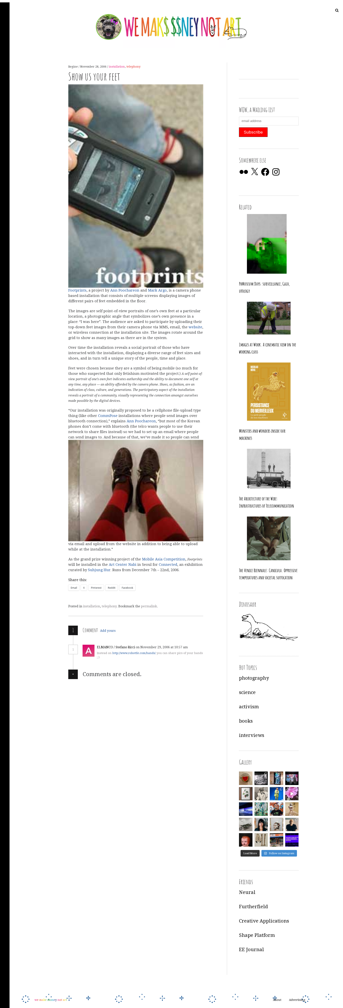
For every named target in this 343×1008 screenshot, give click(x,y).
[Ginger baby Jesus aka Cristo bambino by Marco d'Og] (245, 840)
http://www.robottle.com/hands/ (134, 653)
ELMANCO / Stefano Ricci (116, 647)
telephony (133, 66)
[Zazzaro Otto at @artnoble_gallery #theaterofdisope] (245, 824)
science (247, 692)
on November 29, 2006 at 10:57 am (162, 647)
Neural (247, 892)
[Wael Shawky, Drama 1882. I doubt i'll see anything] (292, 778)
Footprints (77, 290)
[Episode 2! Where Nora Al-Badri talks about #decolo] (261, 824)
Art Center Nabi (123, 565)
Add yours (108, 631)
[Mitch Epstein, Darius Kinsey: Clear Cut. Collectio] (261, 778)
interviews (251, 735)
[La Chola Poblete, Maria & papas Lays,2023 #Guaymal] (292, 809)
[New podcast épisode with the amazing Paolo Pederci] (276, 809)
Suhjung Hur (99, 570)
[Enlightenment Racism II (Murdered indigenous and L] (245, 794)
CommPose (108, 416)
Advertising (297, 1000)
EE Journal (251, 949)
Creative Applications (264, 921)
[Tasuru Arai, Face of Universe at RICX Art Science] (292, 794)
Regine (73, 66)
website (195, 327)
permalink (149, 606)
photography (254, 678)
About (277, 1000)
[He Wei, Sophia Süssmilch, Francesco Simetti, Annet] (261, 794)
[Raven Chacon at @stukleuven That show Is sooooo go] (245, 809)
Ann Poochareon (124, 290)
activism (249, 706)
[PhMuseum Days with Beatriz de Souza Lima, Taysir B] (276, 824)
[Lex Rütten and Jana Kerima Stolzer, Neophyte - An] (276, 778)
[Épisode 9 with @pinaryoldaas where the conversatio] (276, 794)
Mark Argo (157, 290)
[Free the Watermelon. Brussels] (276, 840)
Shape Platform (257, 935)
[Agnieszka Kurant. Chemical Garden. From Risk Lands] (261, 809)
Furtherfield (253, 906)
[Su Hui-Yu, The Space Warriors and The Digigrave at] (292, 840)
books (246, 721)
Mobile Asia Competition (163, 559)
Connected (168, 565)
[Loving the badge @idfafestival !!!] (245, 778)
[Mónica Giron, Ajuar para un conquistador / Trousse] (261, 840)
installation (117, 66)
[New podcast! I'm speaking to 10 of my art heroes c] (292, 824)
